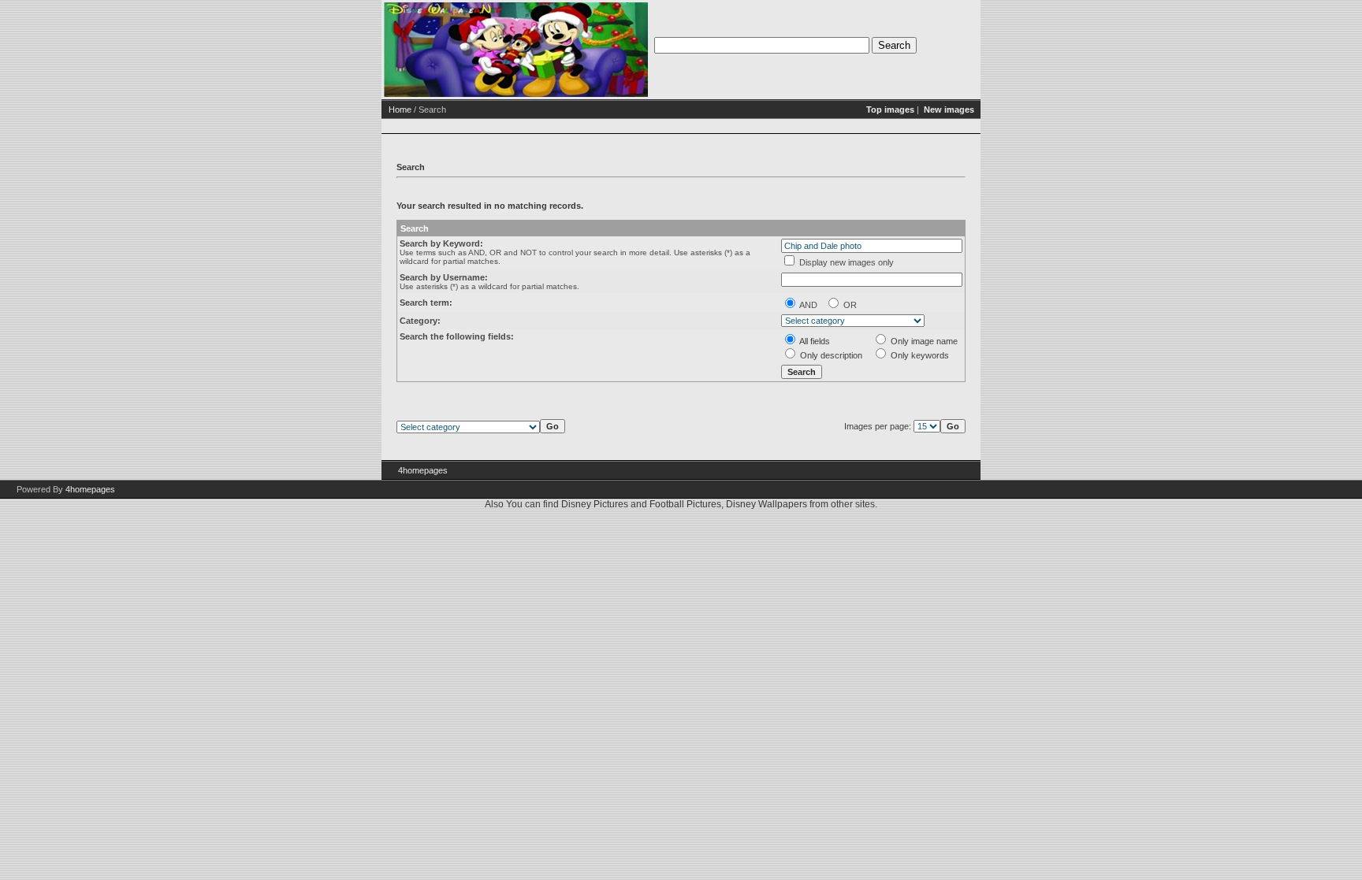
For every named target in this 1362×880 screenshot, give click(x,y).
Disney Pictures (594, 504)
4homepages (423, 470)
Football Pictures (685, 504)
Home (400, 109)
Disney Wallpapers (766, 504)
